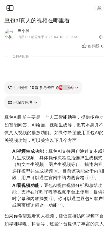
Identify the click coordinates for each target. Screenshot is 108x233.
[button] (22, 102)
